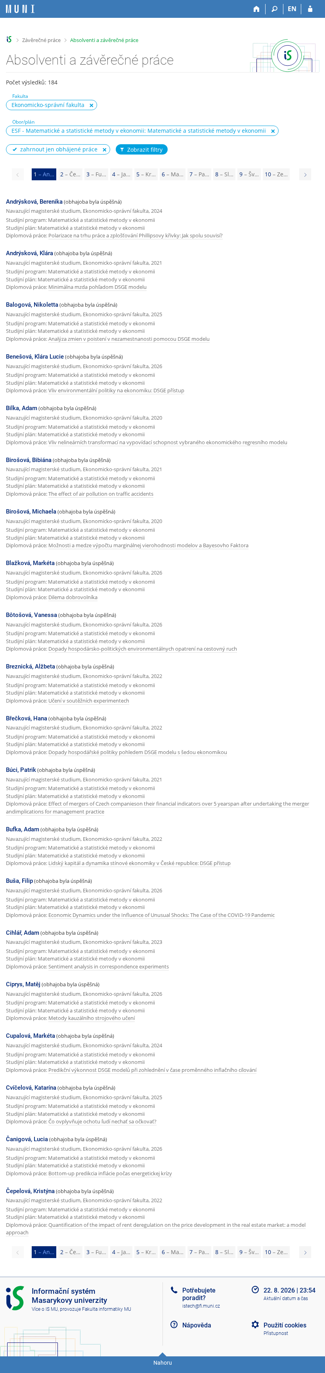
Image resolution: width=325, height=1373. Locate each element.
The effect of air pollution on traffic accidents (100, 493)
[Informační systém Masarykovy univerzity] (20, 9)
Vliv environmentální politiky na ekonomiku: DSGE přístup (116, 390)
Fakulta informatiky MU (106, 1309)
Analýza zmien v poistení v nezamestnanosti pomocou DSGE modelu (129, 338)
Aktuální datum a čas (286, 1298)
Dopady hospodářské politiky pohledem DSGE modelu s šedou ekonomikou (137, 752)
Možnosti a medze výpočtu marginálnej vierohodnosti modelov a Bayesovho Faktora (148, 545)
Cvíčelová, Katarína (31, 1087)
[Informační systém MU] (9, 39)
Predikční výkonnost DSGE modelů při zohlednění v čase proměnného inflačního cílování (152, 1069)
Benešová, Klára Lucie (35, 356)
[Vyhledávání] (274, 9)
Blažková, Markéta (30, 563)
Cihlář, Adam (22, 932)
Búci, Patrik (21, 769)
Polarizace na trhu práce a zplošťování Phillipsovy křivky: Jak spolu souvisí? (135, 235)
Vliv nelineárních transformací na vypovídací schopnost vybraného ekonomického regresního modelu (167, 442)
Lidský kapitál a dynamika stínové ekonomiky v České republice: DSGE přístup (139, 863)
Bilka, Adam (21, 408)
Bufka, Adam (22, 829)
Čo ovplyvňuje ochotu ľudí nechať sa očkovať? (102, 1121)
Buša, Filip (19, 880)
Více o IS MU (45, 1309)
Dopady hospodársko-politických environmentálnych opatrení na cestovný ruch (142, 648)
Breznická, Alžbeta (30, 666)
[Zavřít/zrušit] (91, 105)
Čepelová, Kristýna (30, 1191)
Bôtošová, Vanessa (31, 615)
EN (292, 8)
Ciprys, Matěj (23, 984)
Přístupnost (276, 1333)
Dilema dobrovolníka (73, 597)
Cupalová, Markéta (30, 1035)
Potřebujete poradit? (199, 1294)
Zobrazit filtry (144, 149)
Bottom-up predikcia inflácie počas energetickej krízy (110, 1173)
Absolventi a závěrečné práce (104, 40)
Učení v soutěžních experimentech (88, 700)
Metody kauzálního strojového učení (91, 1018)
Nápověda (196, 1325)
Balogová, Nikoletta (32, 304)
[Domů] (257, 9)
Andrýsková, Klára (29, 253)
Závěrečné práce (41, 40)
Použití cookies (285, 1325)
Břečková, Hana (26, 718)
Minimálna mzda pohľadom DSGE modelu (97, 286)
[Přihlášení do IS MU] (310, 9)
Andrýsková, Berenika (34, 201)
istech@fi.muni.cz (201, 1306)
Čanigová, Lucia (27, 1139)
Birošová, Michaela (31, 511)
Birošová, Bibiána (29, 460)
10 (276, 174)
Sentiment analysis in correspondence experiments (108, 966)
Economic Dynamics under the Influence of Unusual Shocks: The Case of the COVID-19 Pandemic (161, 915)
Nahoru (162, 1363)
